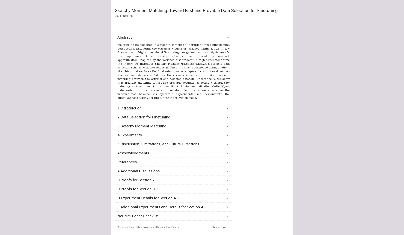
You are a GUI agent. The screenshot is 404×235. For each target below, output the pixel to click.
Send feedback (219, 227)
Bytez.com (122, 227)
